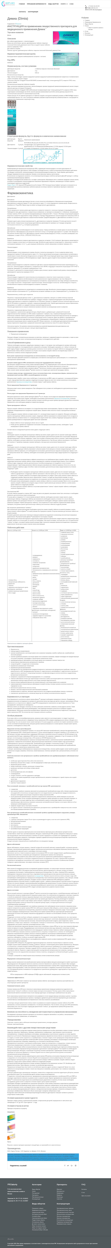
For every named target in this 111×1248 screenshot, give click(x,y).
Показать (18, 24)
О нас (72, 4)
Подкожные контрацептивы (64, 1222)
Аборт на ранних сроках (39, 1226)
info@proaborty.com (92, 8)
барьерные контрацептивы (24, 382)
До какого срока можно (38, 1224)
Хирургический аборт (38, 1212)
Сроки (34, 1191)
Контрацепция (33, 12)
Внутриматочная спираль (64, 1224)
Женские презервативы (63, 1216)
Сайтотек (59, 1199)
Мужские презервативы (63, 1218)
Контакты (22, 12)
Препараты (35, 1195)
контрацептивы (39, 876)
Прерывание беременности (36, 4)
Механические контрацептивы (65, 1214)
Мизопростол (60, 1191)
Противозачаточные (37, 1197)
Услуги (63, 4)
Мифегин (59, 1195)
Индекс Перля (11, 185)
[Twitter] (68, 1165)
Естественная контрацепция (65, 1220)
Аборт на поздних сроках (39, 1228)
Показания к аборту (37, 1208)
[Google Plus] (72, 1165)
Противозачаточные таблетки (65, 1208)
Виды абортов (53, 4)
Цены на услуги (86, 1195)
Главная (22, 4)
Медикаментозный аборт (39, 1210)
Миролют (59, 1189)
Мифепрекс (60, 1193)
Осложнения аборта (38, 1222)
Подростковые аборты (38, 1220)
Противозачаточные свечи (64, 1210)
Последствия (35, 1193)
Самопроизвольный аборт (39, 1218)
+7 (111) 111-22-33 (93, 6)
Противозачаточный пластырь (65, 1212)
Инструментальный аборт (39, 1214)
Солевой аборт (36, 1216)
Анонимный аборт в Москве (40, 1230)
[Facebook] (64, 1165)
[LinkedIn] (75, 1165)
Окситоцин (60, 1197)
